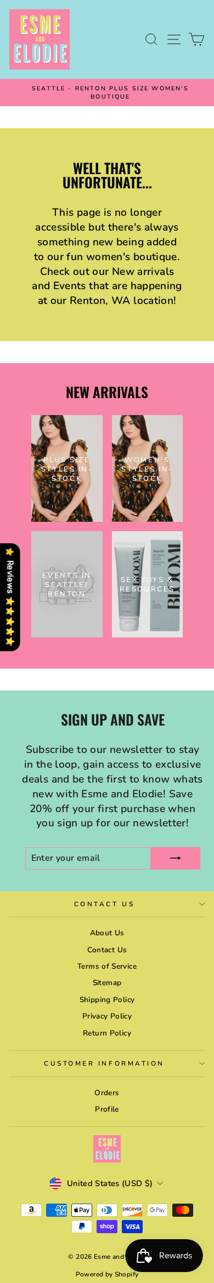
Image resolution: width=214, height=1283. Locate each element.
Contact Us (104, 904)
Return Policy (107, 1033)
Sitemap (107, 982)
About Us (107, 933)
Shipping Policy (107, 999)
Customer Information (104, 1063)
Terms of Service (107, 966)
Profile (107, 1109)
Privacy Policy (107, 1016)
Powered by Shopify (107, 1274)
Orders (106, 1093)
